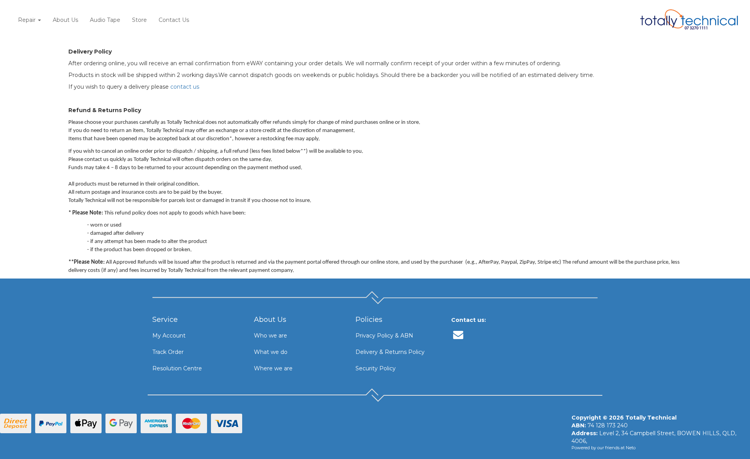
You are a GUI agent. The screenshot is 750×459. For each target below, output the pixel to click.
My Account (169, 335)
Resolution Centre (177, 368)
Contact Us (174, 19)
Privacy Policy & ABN (384, 335)
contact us (184, 86)
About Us (65, 19)
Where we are (273, 368)
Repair (27, 19)
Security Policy (375, 368)
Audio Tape (105, 19)
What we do (271, 351)
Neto (631, 447)
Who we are (270, 335)
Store (139, 19)
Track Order (168, 351)
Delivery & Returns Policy (390, 351)
